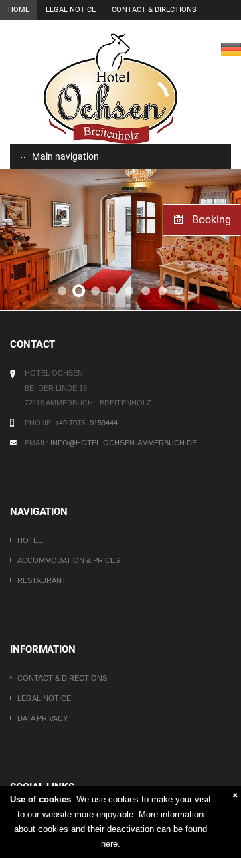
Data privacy (42, 718)
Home (18, 9)
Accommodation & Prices (68, 560)
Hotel (29, 540)
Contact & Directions (154, 9)
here (109, 844)
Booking (211, 219)
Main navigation (64, 156)
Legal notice (71, 9)
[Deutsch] (231, 48)
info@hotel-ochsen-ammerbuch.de (123, 443)
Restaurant (41, 580)
